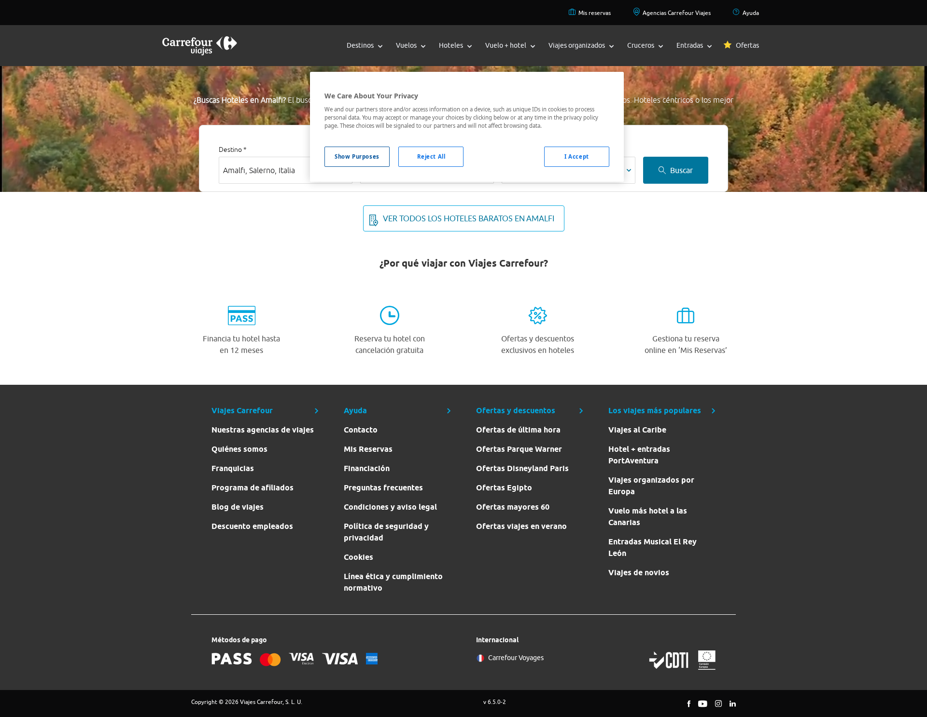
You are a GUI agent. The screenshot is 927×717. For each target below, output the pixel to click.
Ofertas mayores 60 (512, 507)
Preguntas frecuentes (383, 487)
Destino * (233, 149)
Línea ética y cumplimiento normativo (393, 582)
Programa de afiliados (252, 487)
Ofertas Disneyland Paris (522, 468)
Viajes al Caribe (637, 429)
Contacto (361, 429)
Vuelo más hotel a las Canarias (647, 516)
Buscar (681, 170)
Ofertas (747, 45)
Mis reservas (594, 12)
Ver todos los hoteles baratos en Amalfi (468, 218)
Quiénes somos (239, 449)
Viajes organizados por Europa (651, 485)
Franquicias (232, 468)
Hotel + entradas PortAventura (639, 455)
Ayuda (751, 12)
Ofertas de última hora (518, 429)
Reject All (431, 156)
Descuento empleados (252, 526)
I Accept (576, 156)
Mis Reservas (368, 449)
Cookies (358, 557)
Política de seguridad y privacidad (386, 532)
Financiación (367, 468)
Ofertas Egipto (504, 487)
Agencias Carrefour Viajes (677, 12)
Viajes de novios (638, 572)
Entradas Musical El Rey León (652, 547)
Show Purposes (357, 156)
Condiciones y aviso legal (390, 507)
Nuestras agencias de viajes (262, 429)
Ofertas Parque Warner (519, 449)
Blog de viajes (237, 507)
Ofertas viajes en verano (521, 526)
